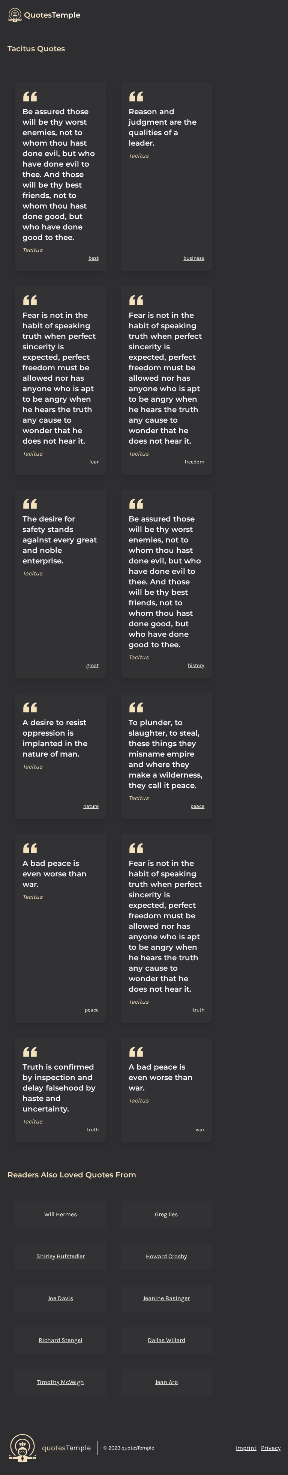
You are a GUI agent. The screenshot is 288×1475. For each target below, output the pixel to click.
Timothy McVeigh (60, 1382)
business (193, 258)
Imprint (246, 1447)
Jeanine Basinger (166, 1298)
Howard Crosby (166, 1256)
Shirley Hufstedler (60, 1256)
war (200, 1129)
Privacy (270, 1447)
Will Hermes (60, 1214)
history (196, 665)
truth (198, 1010)
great (92, 665)
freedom (194, 462)
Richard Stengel (60, 1340)
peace (197, 806)
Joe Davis (60, 1298)
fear (94, 462)
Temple (52, 14)
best (93, 258)
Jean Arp (166, 1382)
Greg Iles (166, 1214)
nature (91, 806)
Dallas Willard (166, 1340)
